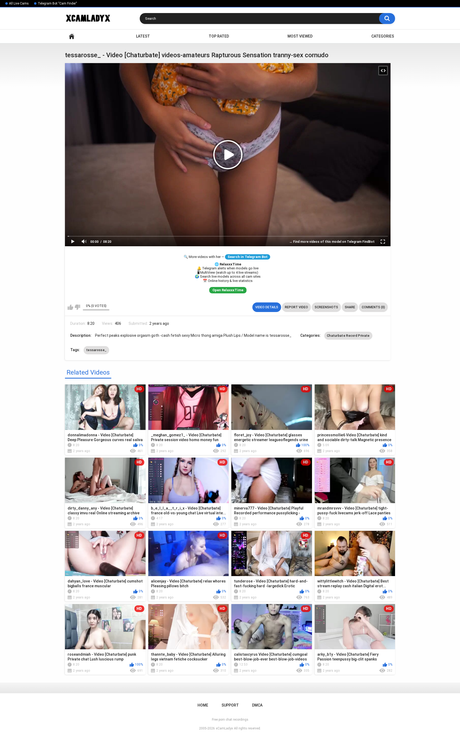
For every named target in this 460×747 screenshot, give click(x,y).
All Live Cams (19, 3)
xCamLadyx (224, 728)
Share (350, 307)
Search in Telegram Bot (248, 257)
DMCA (257, 705)
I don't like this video (77, 307)
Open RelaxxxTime (227, 290)
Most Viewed (300, 36)
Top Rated (219, 36)
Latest (143, 36)
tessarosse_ (96, 350)
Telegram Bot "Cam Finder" (57, 3)
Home (71, 36)
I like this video (70, 307)
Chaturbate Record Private (348, 336)
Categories (382, 36)
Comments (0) (373, 307)
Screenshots (326, 307)
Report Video (296, 307)
